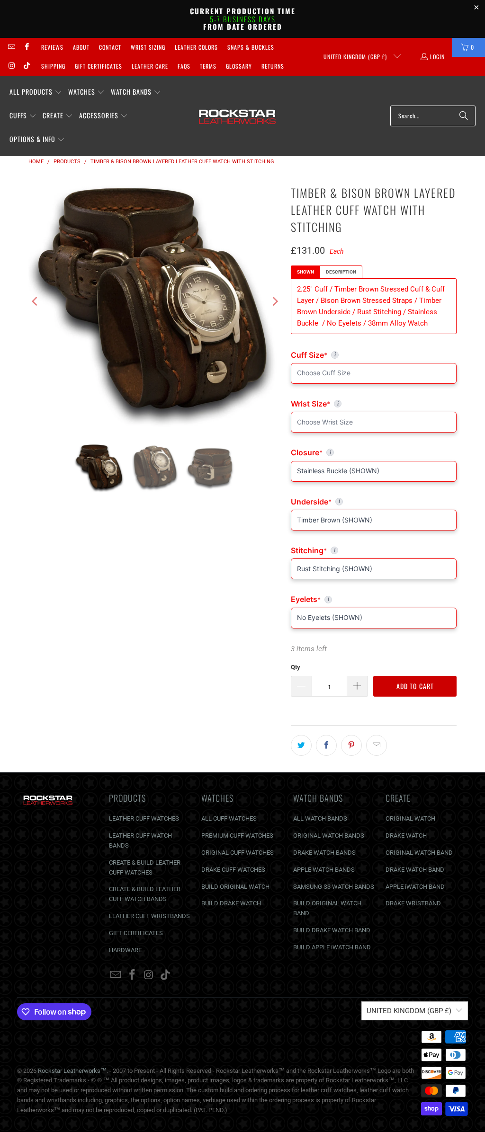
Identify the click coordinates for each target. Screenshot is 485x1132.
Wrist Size (374, 403)
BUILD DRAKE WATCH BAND (331, 930)
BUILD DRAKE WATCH (231, 903)
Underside (374, 501)
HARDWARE (125, 950)
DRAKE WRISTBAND (413, 903)
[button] (35, 92)
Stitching (374, 550)
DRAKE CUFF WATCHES (233, 869)
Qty (295, 667)
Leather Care (150, 66)
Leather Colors (196, 47)
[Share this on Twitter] (301, 745)
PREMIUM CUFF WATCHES (237, 835)
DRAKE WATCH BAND (415, 869)
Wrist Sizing (148, 47)
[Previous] (35, 301)
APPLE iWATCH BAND (415, 886)
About (81, 47)
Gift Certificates (98, 66)
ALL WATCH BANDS (320, 818)
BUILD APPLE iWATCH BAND (332, 947)
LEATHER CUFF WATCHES (144, 818)
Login (437, 57)
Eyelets (374, 599)
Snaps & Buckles (250, 47)
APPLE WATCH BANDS (324, 869)
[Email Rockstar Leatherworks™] (11, 47)
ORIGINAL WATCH (410, 818)
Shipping (53, 66)
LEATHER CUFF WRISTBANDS (149, 916)
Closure (374, 452)
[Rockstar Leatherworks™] (237, 116)
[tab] (305, 272)
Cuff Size (350, 355)
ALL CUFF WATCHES (229, 818)
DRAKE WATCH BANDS (324, 852)
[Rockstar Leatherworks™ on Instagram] (11, 66)
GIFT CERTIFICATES (136, 933)
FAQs (184, 66)
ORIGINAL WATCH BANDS (328, 835)
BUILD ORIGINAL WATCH (235, 886)
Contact (110, 47)
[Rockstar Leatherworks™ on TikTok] (26, 66)
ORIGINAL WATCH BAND (419, 852)
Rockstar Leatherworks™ (72, 1070)
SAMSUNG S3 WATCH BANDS (333, 886)
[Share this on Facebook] (326, 745)
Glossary (239, 66)
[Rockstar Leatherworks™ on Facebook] (26, 47)
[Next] (274, 301)
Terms (208, 66)
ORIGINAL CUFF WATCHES (237, 852)
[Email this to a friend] (376, 745)
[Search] (464, 116)
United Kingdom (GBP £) (356, 57)
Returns (272, 66)
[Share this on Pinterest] (351, 745)
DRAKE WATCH (406, 835)
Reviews (52, 47)
